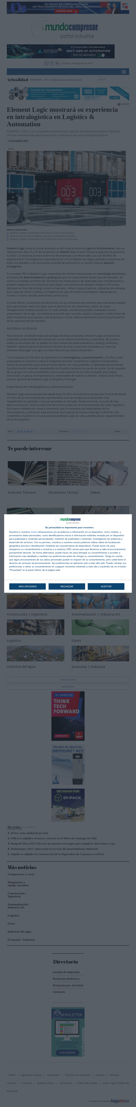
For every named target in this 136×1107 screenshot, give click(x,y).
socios (34, 532)
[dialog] (68, 553)
